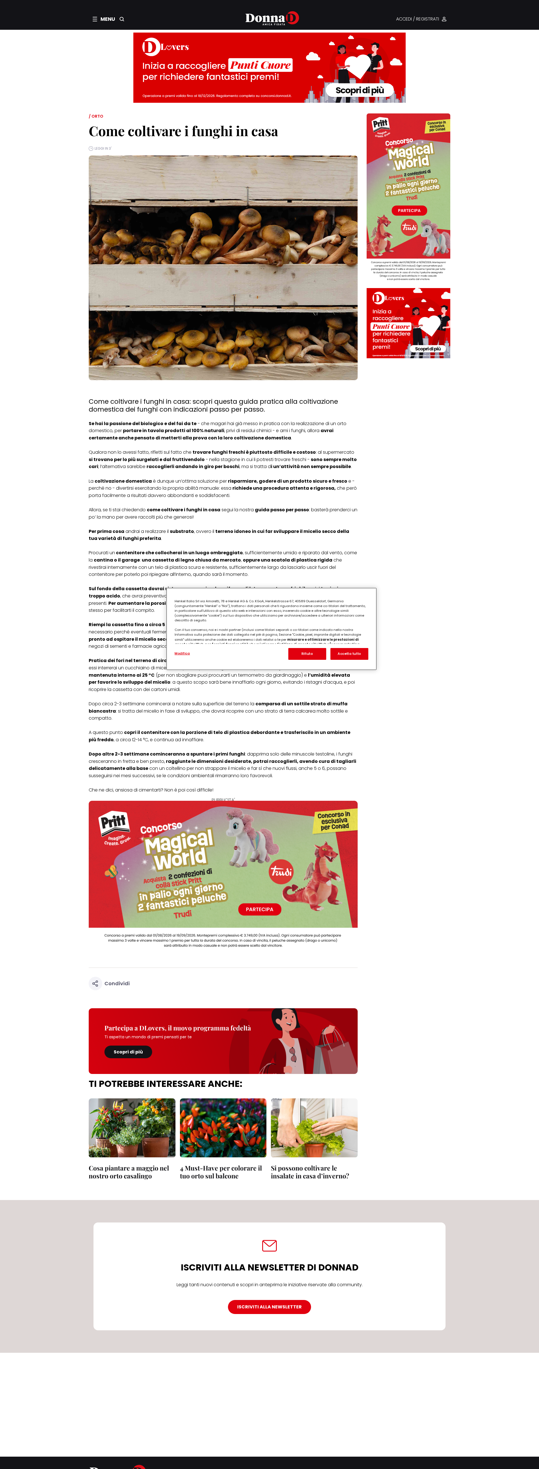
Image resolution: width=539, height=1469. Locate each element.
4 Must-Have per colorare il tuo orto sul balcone (221, 1172)
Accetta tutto (349, 653)
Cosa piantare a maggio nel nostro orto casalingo (129, 1172)
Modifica (182, 653)
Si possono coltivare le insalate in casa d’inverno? (310, 1172)
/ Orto (96, 116)
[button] (104, 19)
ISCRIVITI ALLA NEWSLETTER (269, 1307)
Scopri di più (128, 1052)
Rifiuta (307, 653)
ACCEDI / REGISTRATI (417, 19)
